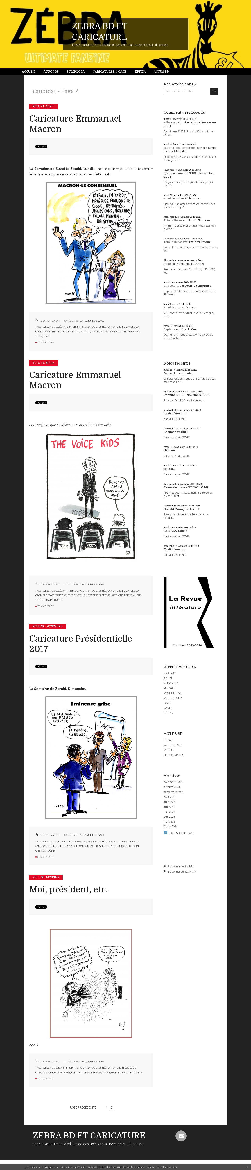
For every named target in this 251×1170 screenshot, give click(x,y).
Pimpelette (171, 285)
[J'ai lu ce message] (247, 1166)
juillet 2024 (170, 801)
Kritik (140, 71)
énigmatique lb (52, 600)
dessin (95, 331)
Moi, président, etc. (68, 889)
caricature (114, 326)
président (64, 1072)
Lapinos (169, 329)
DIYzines (168, 740)
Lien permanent (50, 320)
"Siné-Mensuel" (99, 424)
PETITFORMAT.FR (173, 755)
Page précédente (83, 1107)
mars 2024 (170, 821)
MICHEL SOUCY (173, 698)
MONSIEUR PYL (172, 693)
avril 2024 (169, 816)
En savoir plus (170, 1167)
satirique (116, 331)
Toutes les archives (181, 832)
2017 (64, 331)
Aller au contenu (12, 3)
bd (55, 326)
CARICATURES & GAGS (92, 320)
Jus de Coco (187, 307)
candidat (73, 331)
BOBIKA (168, 713)
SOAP (167, 703)
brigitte (85, 331)
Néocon (169, 450)
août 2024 (170, 797)
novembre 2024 (173, 782)
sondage (89, 846)
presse (105, 331)
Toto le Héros (173, 220)
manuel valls (130, 841)
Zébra (168, 122)
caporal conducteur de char (183, 147)
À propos (51, 71)
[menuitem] (31, 71)
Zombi (168, 198)
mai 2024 (169, 811)
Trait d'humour (190, 198)
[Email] (181, 1135)
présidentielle (52, 331)
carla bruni (49, 1072)
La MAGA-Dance (175, 530)
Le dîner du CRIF (176, 432)
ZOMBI (168, 678)
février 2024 (171, 826)
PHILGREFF (170, 688)
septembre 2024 (174, 792)
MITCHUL (169, 750)
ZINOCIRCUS (171, 683)
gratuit (71, 326)
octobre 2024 (172, 787)
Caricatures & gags (110, 71)
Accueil (28, 71)
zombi (47, 336)
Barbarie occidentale (179, 373)
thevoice (48, 595)
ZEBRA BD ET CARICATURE (89, 1135)
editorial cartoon (127, 1072)
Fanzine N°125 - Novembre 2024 (187, 395)
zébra (61, 326)
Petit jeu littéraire (192, 264)
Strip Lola (76, 71)
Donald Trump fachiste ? (182, 509)
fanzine (81, 326)
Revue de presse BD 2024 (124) (186, 487)
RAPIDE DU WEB (173, 745)
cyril (167, 173)
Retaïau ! (170, 468)
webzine (48, 326)
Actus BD (161, 71)
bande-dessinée (96, 326)
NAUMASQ (170, 673)
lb (141, 1072)
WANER (168, 708)
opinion (78, 846)
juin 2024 (169, 806)
